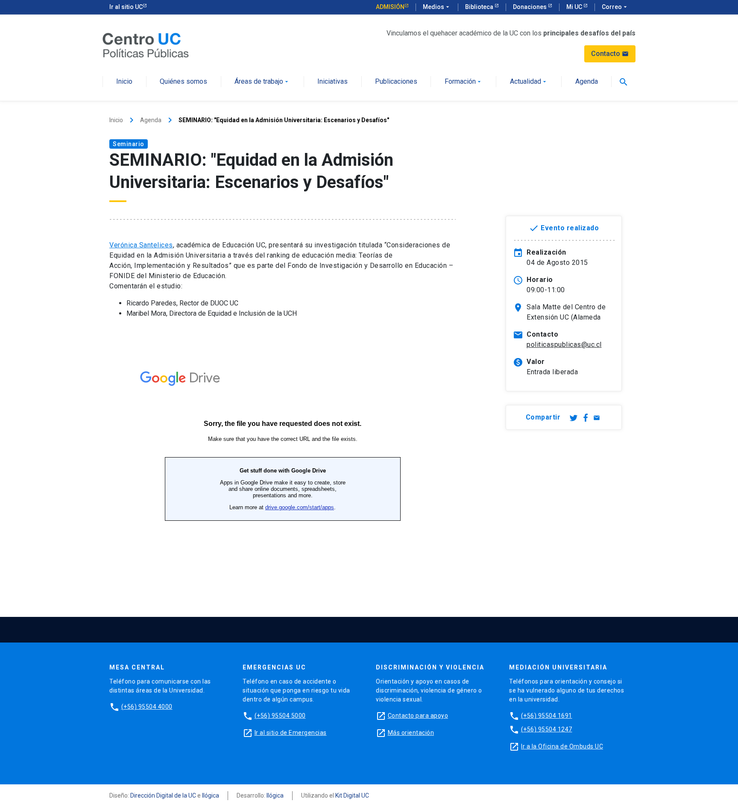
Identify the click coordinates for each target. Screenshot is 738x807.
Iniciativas (332, 81)
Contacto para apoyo (418, 715)
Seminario (128, 144)
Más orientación (411, 732)
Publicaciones (396, 81)
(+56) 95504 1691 (546, 715)
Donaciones (530, 6)
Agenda (586, 81)
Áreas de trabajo (262, 81)
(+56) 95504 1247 (546, 729)
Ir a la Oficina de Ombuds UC (562, 746)
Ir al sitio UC (126, 6)
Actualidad (529, 81)
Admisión (390, 6)
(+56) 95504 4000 (147, 706)
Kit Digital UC (352, 795)
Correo (615, 6)
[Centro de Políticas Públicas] (145, 45)
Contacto (610, 54)
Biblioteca (480, 6)
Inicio (124, 81)
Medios (437, 6)
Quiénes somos (183, 81)
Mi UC (574, 6)
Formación (464, 81)
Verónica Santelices (141, 245)
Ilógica (210, 795)
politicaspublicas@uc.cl (564, 344)
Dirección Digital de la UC (163, 795)
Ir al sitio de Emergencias (291, 732)
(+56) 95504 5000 (280, 715)
